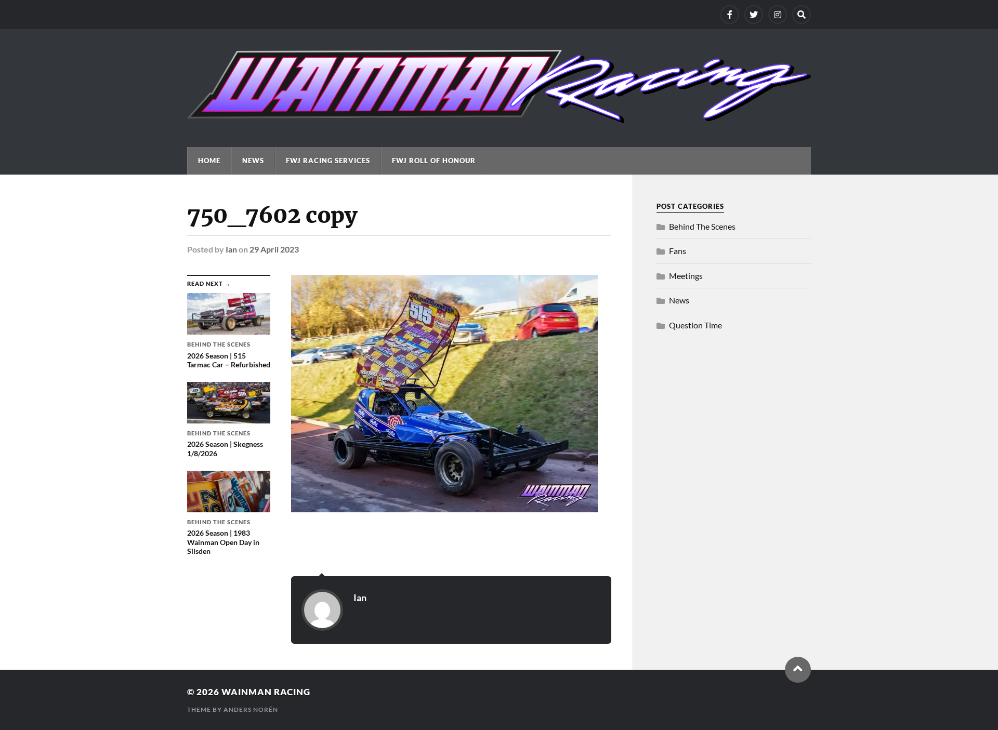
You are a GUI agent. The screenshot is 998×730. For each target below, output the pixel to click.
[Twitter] (753, 14)
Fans (677, 251)
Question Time (695, 325)
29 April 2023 (274, 249)
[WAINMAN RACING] (499, 118)
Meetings (686, 276)
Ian (231, 249)
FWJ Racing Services (328, 160)
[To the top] (798, 670)
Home (209, 160)
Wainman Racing (265, 691)
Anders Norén (251, 709)
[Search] (801, 14)
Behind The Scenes (702, 226)
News (253, 160)
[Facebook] (729, 14)
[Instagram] (777, 14)
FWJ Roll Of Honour (434, 160)
